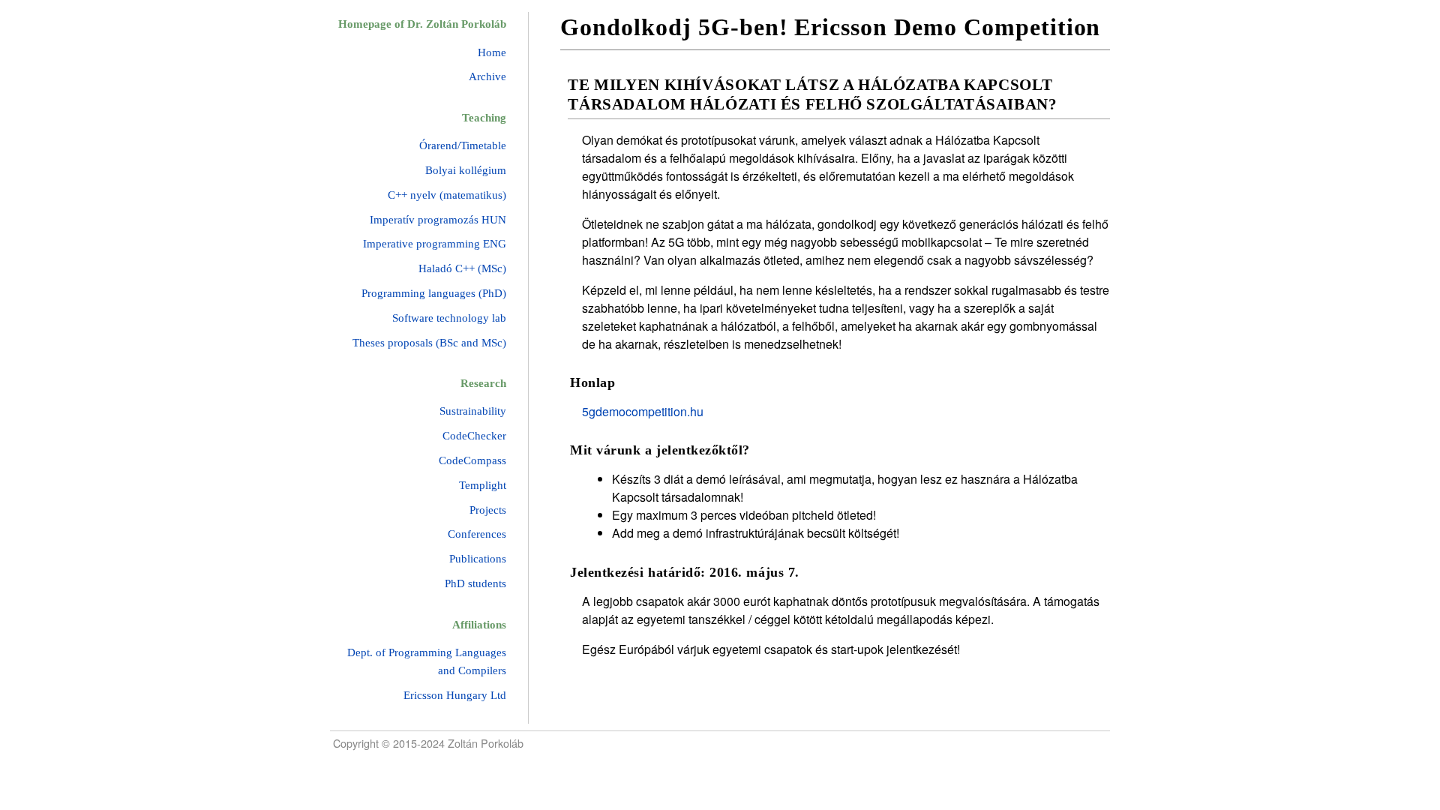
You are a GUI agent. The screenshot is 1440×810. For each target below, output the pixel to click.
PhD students (475, 584)
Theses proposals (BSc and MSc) (429, 343)
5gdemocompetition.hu (643, 411)
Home (492, 52)
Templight (482, 485)
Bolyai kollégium (465, 170)
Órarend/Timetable (462, 146)
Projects (488, 510)
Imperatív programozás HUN (438, 220)
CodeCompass (472, 460)
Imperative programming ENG (434, 244)
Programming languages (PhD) (434, 293)
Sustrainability (473, 411)
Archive (487, 76)
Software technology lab (449, 318)
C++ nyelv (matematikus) (447, 195)
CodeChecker (474, 436)
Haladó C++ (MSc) (462, 268)
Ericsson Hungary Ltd (455, 695)
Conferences (477, 534)
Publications (477, 559)
